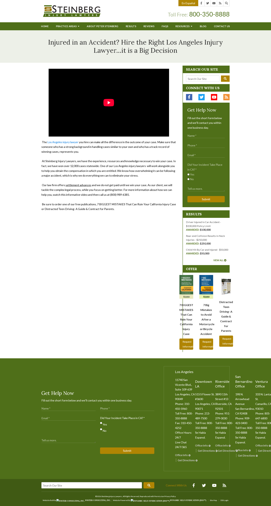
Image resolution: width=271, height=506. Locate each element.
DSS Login (224, 500)
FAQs (165, 26)
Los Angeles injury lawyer (62, 142)
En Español (188, 3)
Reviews (148, 26)
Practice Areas (66, 26)
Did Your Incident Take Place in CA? (122, 418)
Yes (191, 174)
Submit (206, 199)
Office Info (181, 455)
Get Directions (186, 460)
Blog (203, 26)
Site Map (213, 500)
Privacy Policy (170, 496)
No (191, 179)
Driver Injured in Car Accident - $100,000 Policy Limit (203, 226)
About (102, 26)
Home (45, 26)
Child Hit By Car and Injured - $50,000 (207, 251)
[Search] (226, 3)
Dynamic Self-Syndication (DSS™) (188, 500)
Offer (191, 269)
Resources (182, 26)
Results (131, 26)
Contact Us (222, 26)
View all (218, 260)
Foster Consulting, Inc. (98, 500)
